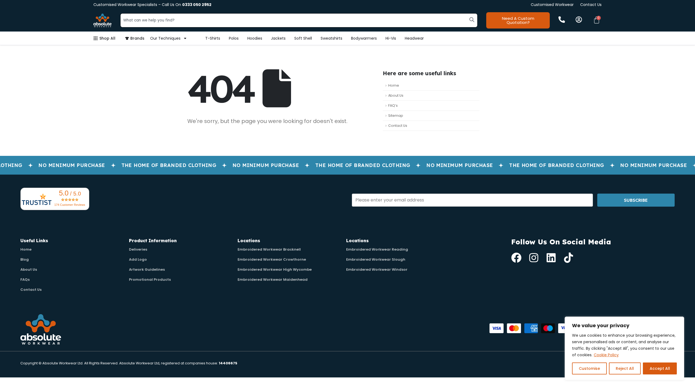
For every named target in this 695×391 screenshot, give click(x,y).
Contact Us (591, 4)
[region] (624, 348)
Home (393, 85)
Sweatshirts (331, 38)
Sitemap (395, 115)
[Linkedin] (551, 258)
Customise (589, 368)
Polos (234, 38)
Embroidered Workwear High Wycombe (275, 269)
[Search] (472, 19)
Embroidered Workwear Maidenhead (273, 279)
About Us (395, 95)
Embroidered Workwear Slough (375, 259)
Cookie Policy (606, 355)
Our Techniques (165, 38)
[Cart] (596, 20)
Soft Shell (303, 38)
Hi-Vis (391, 38)
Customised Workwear (552, 4)
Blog (24, 259)
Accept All (660, 368)
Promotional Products (150, 279)
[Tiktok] (568, 258)
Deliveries (138, 249)
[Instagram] (534, 258)
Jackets (278, 38)
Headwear (414, 38)
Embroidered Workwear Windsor (376, 269)
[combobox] (299, 20)
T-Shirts (212, 38)
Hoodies (254, 38)
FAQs (25, 279)
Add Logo (138, 259)
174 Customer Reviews (69, 204)
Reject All (625, 368)
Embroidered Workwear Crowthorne (272, 259)
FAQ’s (393, 105)
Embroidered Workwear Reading (377, 249)
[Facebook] (516, 258)
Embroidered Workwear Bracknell (269, 249)
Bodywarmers (364, 38)
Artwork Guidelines (147, 269)
